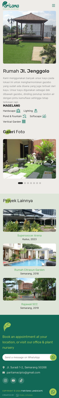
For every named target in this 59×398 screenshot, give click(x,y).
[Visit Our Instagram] (5, 381)
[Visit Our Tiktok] (21, 381)
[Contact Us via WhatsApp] (53, 392)
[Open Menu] (54, 5)
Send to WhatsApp (53, 357)
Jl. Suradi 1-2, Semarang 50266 (27, 367)
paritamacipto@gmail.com (23, 372)
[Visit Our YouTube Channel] (13, 381)
